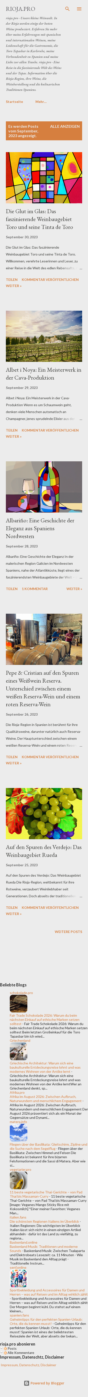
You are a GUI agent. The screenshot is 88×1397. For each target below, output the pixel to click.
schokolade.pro (21, 993)
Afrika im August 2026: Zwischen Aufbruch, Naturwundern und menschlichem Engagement (46, 1098)
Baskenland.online (23, 1242)
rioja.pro (20, 9)
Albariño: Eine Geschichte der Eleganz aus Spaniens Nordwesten (40, 528)
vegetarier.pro (20, 1169)
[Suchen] (67, 9)
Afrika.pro (17, 1092)
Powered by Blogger (47, 1383)
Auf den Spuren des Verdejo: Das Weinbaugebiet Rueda (44, 851)
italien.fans (18, 1217)
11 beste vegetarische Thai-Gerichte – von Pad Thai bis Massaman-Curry (46, 1194)
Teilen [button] (12, 279)
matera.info (18, 1122)
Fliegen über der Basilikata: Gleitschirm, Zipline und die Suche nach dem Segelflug (48, 1146)
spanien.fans (19, 1315)
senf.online (18, 1267)
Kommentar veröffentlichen (50, 279)
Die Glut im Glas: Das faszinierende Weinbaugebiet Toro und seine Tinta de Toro (39, 219)
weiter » (14, 286)
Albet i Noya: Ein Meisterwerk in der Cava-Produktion (43, 373)
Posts (12, 1348)
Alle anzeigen (65, 126)
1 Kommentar (35, 589)
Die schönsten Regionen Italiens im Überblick (44, 1221)
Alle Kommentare (20, 1352)
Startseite (14, 101)
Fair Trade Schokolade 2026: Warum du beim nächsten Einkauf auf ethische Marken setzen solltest (44, 1019)
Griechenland (20, 1040)
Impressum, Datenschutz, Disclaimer (28, 1365)
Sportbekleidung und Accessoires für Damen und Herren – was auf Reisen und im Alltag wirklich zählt (49, 1292)
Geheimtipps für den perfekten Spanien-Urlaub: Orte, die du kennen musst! (46, 1321)
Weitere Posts (68, 932)
